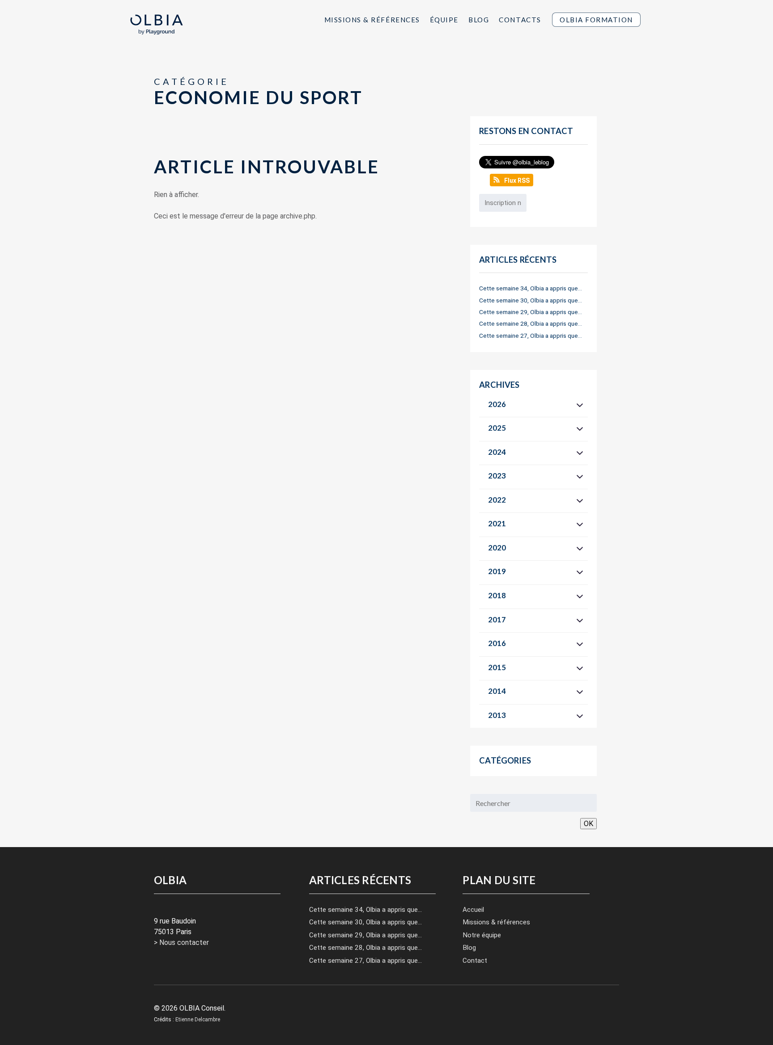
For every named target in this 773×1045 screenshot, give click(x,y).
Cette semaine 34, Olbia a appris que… (530, 288)
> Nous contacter (181, 942)
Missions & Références (372, 19)
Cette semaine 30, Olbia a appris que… (530, 300)
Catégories (505, 760)
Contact (475, 961)
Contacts (520, 19)
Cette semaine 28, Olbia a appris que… (530, 323)
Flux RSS (517, 180)
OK (588, 823)
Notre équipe (482, 935)
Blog (478, 19)
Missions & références (496, 922)
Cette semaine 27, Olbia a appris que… (530, 335)
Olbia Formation (596, 20)
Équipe (444, 19)
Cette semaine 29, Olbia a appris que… (530, 311)
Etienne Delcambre (197, 1019)
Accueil (473, 910)
